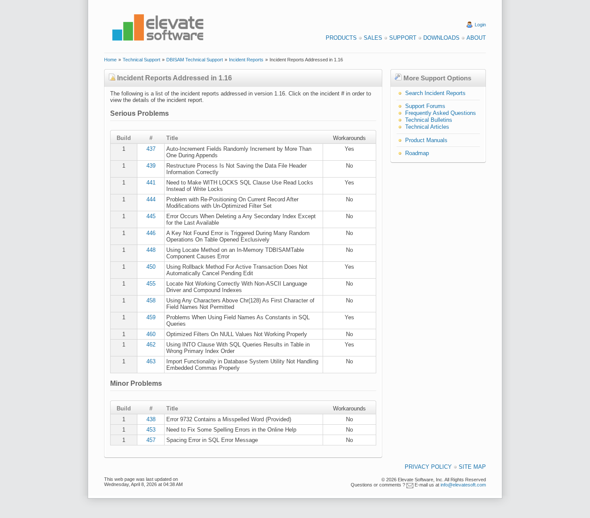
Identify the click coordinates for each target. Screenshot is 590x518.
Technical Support (141, 59)
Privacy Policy (428, 467)
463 (150, 361)
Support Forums (425, 106)
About (476, 38)
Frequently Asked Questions (440, 113)
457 (150, 440)
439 (150, 165)
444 (150, 199)
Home (110, 59)
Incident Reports (246, 59)
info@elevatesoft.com (463, 484)
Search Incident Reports (435, 93)
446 (150, 233)
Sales (373, 38)
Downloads (441, 38)
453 (150, 429)
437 (150, 149)
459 (150, 317)
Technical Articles (427, 127)
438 (150, 419)
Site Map (472, 467)
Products (341, 38)
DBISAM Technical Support (194, 59)
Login (480, 24)
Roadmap (417, 153)
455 (150, 283)
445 (150, 216)
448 (150, 250)
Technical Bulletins (428, 120)
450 (150, 267)
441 (150, 182)
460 (150, 334)
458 (150, 300)
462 (150, 344)
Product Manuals (426, 140)
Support (402, 38)
